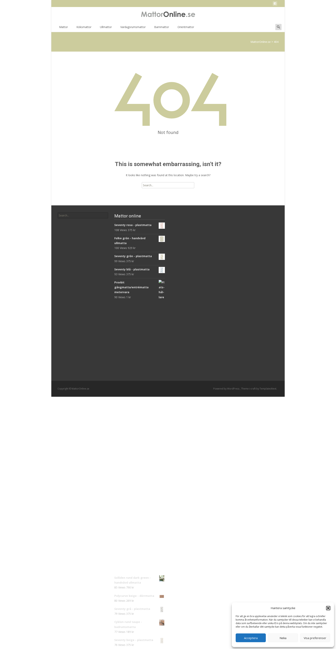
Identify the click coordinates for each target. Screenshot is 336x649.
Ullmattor (106, 27)
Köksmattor (83, 27)
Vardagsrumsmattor (133, 27)
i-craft (252, 388)
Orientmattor (186, 27)
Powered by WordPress (226, 388)
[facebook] (275, 4)
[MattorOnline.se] (168, 15)
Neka (283, 638)
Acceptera (251, 638)
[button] (328, 608)
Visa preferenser (315, 638)
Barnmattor (161, 27)
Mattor (63, 27)
